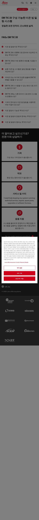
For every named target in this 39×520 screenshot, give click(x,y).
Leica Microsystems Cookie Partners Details (16, 262)
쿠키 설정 (19, 267)
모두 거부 (19, 273)
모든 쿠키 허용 (19, 278)
